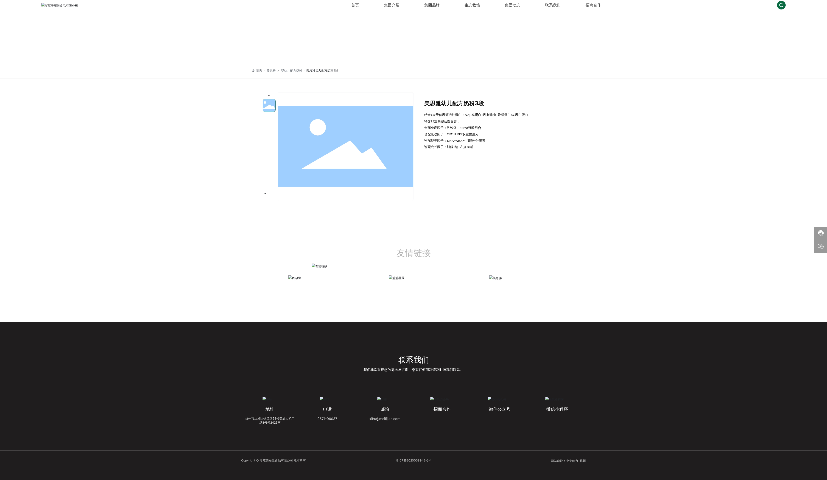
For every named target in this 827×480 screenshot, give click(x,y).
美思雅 (271, 70)
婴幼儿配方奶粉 (291, 70)
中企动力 (572, 461)
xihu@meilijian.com (384, 419)
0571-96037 (327, 419)
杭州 (583, 461)
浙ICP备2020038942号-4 (414, 460)
